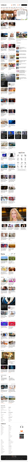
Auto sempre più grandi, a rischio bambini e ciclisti (4, 306)
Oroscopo (2, 350)
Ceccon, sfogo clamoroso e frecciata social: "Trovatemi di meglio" (23, 78)
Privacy (12, 458)
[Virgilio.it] (14, 423)
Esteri (14, 184)
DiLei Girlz (2, 53)
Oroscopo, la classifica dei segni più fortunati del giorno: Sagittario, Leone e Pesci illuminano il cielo (4, 361)
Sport (4, 7)
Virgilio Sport (10, 427)
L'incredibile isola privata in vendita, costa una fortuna (12, 147)
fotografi (9, 421)
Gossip (9, 438)
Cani (9, 331)
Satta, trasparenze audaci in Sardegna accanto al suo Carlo (23, 228)
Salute (14, 277)
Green (2, 85)
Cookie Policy (14, 458)
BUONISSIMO (13, 457)
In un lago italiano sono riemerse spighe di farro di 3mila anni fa (4, 262)
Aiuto (21, 458)
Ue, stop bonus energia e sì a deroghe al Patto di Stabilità (12, 93)
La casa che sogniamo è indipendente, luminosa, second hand (12, 60)
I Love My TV (2, 160)
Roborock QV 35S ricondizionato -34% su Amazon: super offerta (12, 158)
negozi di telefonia (3, 420)
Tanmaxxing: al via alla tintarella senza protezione (4, 68)
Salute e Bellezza (11, 412)
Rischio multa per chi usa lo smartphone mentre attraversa (4, 249)
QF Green (2, 72)
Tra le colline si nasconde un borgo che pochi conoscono (12, 379)
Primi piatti (10, 266)
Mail (1, 8)
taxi (1, 413)
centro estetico (10, 414)
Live (14, 195)
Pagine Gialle (3, 405)
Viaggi (14, 7)
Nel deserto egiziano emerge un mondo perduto (11, 249)
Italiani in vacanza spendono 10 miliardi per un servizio (4, 316)
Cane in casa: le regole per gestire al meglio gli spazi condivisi (12, 346)
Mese (14, 350)
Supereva (2, 242)
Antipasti (7, 266)
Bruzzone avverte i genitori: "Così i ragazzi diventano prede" (4, 180)
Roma (3, 254)
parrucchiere (10, 413)
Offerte (7, 21)
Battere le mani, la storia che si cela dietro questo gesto (12, 327)
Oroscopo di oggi (8, 350)
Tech (19, 7)
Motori (17, 7)
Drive (9, 8)
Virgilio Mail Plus (2, 427)
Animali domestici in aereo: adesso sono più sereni (4, 338)
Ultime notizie (6, 184)
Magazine (10, 274)
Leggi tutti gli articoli (23, 206)
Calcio (5, 195)
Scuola (2, 173)
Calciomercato (8, 195)
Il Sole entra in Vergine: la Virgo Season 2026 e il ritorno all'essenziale (4, 371)
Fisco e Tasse (13, 97)
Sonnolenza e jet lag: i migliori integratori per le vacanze (12, 292)
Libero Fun (10, 444)
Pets (1, 331)
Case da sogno (11, 141)
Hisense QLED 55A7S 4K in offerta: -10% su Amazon (4, 158)
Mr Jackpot (10, 443)
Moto (9, 108)
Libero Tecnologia (4, 119)
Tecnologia (10, 28)
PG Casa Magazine (3, 451)
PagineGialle (2, 448)
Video (21, 7)
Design (14, 141)
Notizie (2, 7)
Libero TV (9, 437)
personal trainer (10, 420)
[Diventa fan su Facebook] (20, 427)
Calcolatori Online (10, 452)
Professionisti (10, 417)
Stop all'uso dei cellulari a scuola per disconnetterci (4, 60)
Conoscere (2, 285)
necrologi (2, 421)
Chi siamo (7, 458)
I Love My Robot (10, 160)
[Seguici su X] (22, 427)
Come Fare (2, 29)
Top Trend (2, 392)
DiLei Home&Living (4, 141)
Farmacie (11, 255)
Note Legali (10, 458)
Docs (18, 8)
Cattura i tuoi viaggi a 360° (20, 38)
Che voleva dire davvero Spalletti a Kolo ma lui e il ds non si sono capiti (4, 202)
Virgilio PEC (2, 428)
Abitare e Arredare (3, 407)
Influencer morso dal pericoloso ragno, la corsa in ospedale (22, 48)
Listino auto (2, 445)
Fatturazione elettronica (14, 8)
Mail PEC (7, 8)
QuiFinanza (2, 97)
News (1, 51)
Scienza (9, 127)
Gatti (11, 331)
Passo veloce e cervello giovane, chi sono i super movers (4, 283)
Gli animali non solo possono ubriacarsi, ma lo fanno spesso (4, 346)
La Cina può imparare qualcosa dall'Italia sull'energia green (3, 83)
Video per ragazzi (13, 320)
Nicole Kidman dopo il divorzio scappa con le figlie (13, 222)
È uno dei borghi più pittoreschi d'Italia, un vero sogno (4, 379)
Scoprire (2, 293)
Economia (7, 7)
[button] (25, 18)
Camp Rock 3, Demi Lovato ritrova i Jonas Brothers (12, 68)
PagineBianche (2, 452)
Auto (7, 108)
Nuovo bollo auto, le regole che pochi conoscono (3, 114)
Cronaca (10, 184)
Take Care (2, 277)
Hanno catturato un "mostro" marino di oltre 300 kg (12, 125)
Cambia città (2, 255)
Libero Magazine (10, 436)
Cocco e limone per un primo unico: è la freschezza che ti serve (4, 273)
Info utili (2, 116)
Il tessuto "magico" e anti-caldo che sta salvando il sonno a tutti (4, 27)
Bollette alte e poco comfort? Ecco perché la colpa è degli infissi (4, 238)
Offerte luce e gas (22, 8)
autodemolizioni (2, 414)
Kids (1, 320)
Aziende (14, 255)
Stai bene (10, 293)
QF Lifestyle (3, 296)
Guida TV (2, 443)
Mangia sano (10, 285)
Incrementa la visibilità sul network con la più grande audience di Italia (12, 390)
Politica (12, 184)
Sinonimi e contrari (10, 451)
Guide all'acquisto (11, 21)
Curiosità (14, 242)
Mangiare (10, 407)
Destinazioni (10, 453)
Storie (9, 242)
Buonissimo (3, 266)
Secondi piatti (13, 266)
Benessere (8, 277)
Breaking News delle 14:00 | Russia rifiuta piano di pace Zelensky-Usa (25, 137)
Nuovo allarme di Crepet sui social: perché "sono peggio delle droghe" (12, 180)
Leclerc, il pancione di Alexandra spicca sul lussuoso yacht (10, 228)
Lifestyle (2, 70)
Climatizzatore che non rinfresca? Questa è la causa (12, 238)
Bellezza (9, 40)
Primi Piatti (2, 274)
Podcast (14, 331)
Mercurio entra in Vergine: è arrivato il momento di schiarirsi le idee (13, 363)
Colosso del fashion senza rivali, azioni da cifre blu (4, 104)
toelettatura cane (3, 419)
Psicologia (12, 277)
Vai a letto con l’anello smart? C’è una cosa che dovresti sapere (4, 125)
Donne (9, 7)
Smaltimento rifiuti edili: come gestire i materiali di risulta (4, 401)
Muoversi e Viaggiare (3, 412)
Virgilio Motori (3, 108)
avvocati (9, 418)
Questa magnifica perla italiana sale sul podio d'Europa (4, 169)
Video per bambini (8, 320)
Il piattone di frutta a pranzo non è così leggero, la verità (11, 283)
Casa (1, 149)
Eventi (8, 255)
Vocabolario (10, 450)
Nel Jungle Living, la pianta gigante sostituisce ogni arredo (4, 147)
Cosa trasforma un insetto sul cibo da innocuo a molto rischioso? (23, 61)
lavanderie (2, 418)
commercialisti (10, 419)
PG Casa (2, 450)
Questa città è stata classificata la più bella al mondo (12, 169)
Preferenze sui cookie (18, 458)
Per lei (14, 21)
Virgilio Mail (2, 426)
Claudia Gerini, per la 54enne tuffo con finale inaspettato (4, 228)
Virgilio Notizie (10, 426)
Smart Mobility (2, 446)
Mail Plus (4, 8)
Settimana (12, 350)
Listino (14, 108)
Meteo (12, 7)
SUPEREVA (15, 457)
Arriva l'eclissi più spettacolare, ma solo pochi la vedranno (4, 38)
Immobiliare (9, 97)
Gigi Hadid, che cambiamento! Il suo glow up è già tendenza (12, 38)
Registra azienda (2, 449)
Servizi (2, 417)
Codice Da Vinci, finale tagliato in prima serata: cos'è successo (4, 191)
